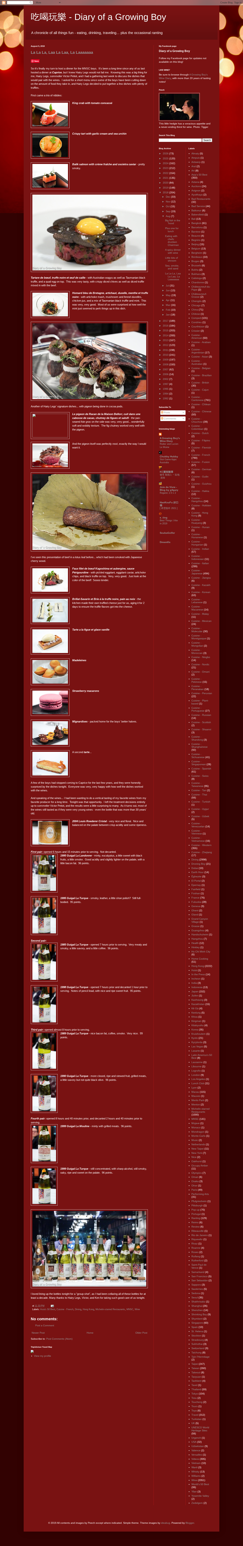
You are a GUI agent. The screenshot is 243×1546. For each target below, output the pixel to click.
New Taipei (197, 1148)
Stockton (196, 1335)
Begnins (195, 240)
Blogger (190, 1522)
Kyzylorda (196, 1042)
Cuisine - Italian (200, 563)
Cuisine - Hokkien (201, 505)
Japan (194, 991)
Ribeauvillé (197, 1230)
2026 (166, 153)
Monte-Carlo (198, 1135)
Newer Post (38, 1332)
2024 (166, 163)
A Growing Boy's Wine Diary (170, 439)
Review (195, 1226)
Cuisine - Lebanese (197, 601)
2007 (166, 369)
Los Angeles (198, 1079)
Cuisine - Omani (200, 671)
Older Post (141, 1332)
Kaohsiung (197, 999)
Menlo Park (197, 1100)
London (195, 1075)
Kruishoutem (198, 1033)
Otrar (194, 1185)
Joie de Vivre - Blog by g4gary (169, 488)
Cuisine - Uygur (200, 809)
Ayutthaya (197, 194)
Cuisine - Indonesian (197, 557)
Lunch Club (197, 1083)
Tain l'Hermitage (200, 1356)
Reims (195, 1222)
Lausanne (197, 1062)
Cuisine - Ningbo (200, 657)
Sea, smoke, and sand (172, 267)
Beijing (195, 244)
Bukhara (196, 274)
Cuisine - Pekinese (196, 680)
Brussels (196, 265)
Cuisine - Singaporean (198, 763)
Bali (193, 218)
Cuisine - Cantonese (197, 398)
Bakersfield (197, 214)
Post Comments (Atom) (59, 1338)
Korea (194, 1029)
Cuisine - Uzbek (200, 816)
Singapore (197, 1322)
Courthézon (198, 326)
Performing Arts (200, 1194)
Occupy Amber (199, 1165)
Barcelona (197, 227)
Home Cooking (199, 958)
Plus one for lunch (172, 230)
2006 (166, 374)
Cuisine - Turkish (200, 801)
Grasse (195, 926)
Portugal (196, 1214)
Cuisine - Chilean (201, 404)
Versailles (196, 1454)
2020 (166, 182)
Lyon (194, 1087)
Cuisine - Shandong (197, 738)
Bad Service (198, 206)
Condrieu (196, 322)
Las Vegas (197, 1046)
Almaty (195, 153)
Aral (193, 166)
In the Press (198, 974)
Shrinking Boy (199, 1314)
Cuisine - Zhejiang (201, 852)
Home (90, 1332)
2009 (166, 359)
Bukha (195, 269)
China (194, 309)
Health (195, 943)
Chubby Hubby (169, 456)
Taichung (196, 1352)
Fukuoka (196, 901)
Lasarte (195, 1050)
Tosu (194, 1397)
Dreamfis (165, 542)
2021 (166, 177)
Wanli (194, 1467)
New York (196, 1152)
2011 (166, 350)
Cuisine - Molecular (196, 630)
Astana (195, 182)
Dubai (194, 868)
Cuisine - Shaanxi (201, 729)
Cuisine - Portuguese (197, 709)
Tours (194, 1406)
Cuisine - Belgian (200, 368)
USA (193, 1441)
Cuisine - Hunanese (197, 536)
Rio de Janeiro (199, 1235)
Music (194, 1140)
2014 (166, 335)
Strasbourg (197, 1339)
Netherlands (198, 1144)
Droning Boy (198, 863)
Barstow (195, 231)
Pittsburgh (197, 1205)
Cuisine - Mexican (201, 621)
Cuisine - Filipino (200, 440)
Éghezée (196, 876)
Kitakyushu (197, 1025)
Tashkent (196, 1380)
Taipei (194, 1363)
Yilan (194, 1491)
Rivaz (194, 1243)
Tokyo (194, 1393)
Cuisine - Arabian (201, 342)
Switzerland (197, 1348)
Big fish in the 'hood (172, 222)
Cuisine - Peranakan (197, 688)
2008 (166, 364)
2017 (166, 320)
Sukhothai (197, 1344)
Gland (194, 914)
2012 (166, 345)
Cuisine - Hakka (200, 491)
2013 (166, 340)
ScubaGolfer (167, 532)
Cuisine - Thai (199, 794)
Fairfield (195, 889)
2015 (166, 330)
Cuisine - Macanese (197, 608)
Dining (78, 1309)
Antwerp (196, 162)
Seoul (194, 1297)
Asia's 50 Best (47, 1309)
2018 (166, 192)
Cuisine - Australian (197, 362)
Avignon (195, 190)
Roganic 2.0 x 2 (168, 493)
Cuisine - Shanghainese (199, 745)
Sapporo (196, 1284)
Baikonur (196, 210)
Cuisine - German (201, 469)
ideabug (165, 1522)
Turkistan (196, 1419)
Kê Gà (195, 1008)
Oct (168, 206)
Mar (168, 305)
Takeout (195, 1372)
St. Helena (197, 1331)
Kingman (196, 1021)
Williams (196, 1475)
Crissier (195, 330)
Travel (194, 1414)
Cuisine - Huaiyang (196, 521)
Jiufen (194, 995)
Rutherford (197, 1260)
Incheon (195, 978)
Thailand (196, 1389)
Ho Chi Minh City (200, 951)
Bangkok (196, 223)
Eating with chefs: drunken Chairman (172, 240)
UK (193, 1423)
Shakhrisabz (198, 1301)
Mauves (195, 1096)
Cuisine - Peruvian (201, 693)
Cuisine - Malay (200, 613)
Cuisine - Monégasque (198, 637)
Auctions (196, 186)
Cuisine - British (200, 382)
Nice (193, 1157)
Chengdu (196, 301)
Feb (168, 309)
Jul (168, 285)
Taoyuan (196, 1376)
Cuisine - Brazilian (201, 375)
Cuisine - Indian (200, 548)
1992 (166, 398)
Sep (168, 211)
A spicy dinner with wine (173, 251)
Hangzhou (197, 938)
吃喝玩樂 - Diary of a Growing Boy (98, 17)
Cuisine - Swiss (199, 775)
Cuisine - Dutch (200, 433)
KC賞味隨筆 (166, 471)
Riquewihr (197, 1239)
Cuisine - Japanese (196, 572)
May (168, 295)
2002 (166, 379)
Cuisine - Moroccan (197, 651)
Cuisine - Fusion (200, 462)
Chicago (196, 305)
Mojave (195, 1123)
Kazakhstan (198, 1004)
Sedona (195, 1293)
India (194, 982)
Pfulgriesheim (199, 1201)
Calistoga (196, 278)
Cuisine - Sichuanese (198, 756)
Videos (195, 1459)
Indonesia (196, 987)
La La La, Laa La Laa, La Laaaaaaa (62, 52)
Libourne (196, 1066)
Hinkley (195, 947)
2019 (166, 187)
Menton (195, 1104)
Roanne (195, 1247)
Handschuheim (199, 934)
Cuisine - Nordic (200, 664)
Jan (168, 314)
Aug (168, 216)
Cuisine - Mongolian (197, 644)
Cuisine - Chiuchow (196, 420)
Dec (168, 196)
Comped (196, 318)
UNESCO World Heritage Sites (200, 1429)
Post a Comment (44, 1325)
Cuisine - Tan (198, 790)
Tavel (194, 1385)
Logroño (196, 1070)
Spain (194, 1327)
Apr (168, 300)
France (195, 897)
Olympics (196, 1172)
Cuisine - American (196, 337)
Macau (195, 1091)
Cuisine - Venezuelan (198, 825)
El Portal (196, 880)
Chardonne (197, 282)
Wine (137, 1309)
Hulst (194, 970)
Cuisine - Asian (199, 356)
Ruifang (195, 1256)
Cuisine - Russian (201, 715)
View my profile (42, 1355)
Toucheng (196, 1402)
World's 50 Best (200, 1484)
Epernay (196, 885)
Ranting (195, 1218)
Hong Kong (88, 1309)
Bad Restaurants (200, 198)
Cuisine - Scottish (201, 722)
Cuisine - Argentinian (197, 351)
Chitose (195, 313)
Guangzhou (198, 930)
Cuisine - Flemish (201, 447)
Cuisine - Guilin (199, 476)
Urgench (196, 1437)
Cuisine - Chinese (201, 411)
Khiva (194, 1016)
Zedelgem (197, 1502)
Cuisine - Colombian (197, 427)
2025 (166, 158)
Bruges (195, 261)
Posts (166, 412)
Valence (195, 1450)
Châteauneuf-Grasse (199, 295)
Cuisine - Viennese (196, 832)
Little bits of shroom (171, 259)
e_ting (163, 517)
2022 (166, 173)
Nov (168, 201)
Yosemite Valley (200, 1495)
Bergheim (196, 252)
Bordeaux (196, 256)
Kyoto (194, 1037)
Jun (168, 290)
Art (193, 170)
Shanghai (196, 1305)
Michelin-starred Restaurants (110, 1309)
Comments (169, 418)
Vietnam (196, 1463)
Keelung (196, 1012)
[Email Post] (52, 1306)
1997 (166, 384)
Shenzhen (197, 1310)
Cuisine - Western (201, 845)
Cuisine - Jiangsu (201, 577)
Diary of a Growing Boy (174, 51)
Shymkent (197, 1318)
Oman (194, 1177)
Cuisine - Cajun (200, 389)
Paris (194, 1189)
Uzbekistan (197, 1446)
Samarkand (197, 1272)
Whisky (195, 1471)
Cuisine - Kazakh (200, 585)
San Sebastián (199, 1280)
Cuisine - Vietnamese (198, 839)
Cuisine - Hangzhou (197, 500)
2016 (166, 325)
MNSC (129, 1309)
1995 (166, 388)
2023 (166, 168)
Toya (194, 1410)
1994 (166, 393)
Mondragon (197, 1131)
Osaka (195, 1181)
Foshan (195, 893)
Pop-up (195, 1209)
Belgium (195, 248)
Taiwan (195, 1368)
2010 (166, 354)
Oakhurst (196, 1161)
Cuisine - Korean (200, 592)
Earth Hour (197, 872)
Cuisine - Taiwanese (197, 784)
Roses (195, 1252)
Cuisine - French (65, 1309)
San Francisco (199, 1276)
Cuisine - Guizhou (201, 483)
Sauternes (197, 1289)
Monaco (195, 1127)
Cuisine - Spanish (201, 768)
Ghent (194, 910)
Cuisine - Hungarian (197, 543)
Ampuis (195, 157)
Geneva (195, 906)
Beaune (195, 235)
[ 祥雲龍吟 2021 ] (169, 508)
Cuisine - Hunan (200, 527)
